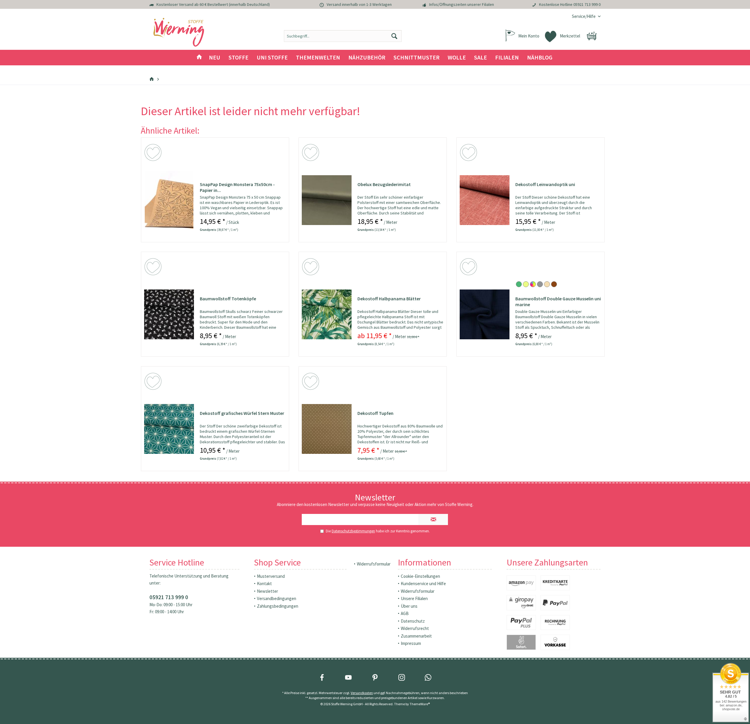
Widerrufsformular (374, 564)
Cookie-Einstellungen (420, 576)
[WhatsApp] (428, 677)
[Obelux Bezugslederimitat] (327, 200)
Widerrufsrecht (415, 628)
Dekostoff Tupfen (375, 413)
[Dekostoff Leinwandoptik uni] (484, 200)
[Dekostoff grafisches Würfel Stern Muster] (169, 429)
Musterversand (271, 576)
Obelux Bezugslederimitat (384, 184)
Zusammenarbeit (416, 636)
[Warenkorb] (592, 36)
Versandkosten (362, 693)
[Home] (199, 57)
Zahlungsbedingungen (277, 606)
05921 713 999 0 (587, 4)
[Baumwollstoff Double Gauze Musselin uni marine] (484, 314)
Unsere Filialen (414, 598)
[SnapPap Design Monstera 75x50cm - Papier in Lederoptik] (169, 200)
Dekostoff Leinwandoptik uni (545, 184)
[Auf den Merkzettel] (153, 153)
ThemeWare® (420, 704)
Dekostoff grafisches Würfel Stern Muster (242, 413)
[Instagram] (402, 677)
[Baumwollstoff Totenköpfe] (169, 314)
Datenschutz (413, 621)
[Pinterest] (375, 677)
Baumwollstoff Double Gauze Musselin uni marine (558, 301)
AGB (405, 613)
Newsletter (267, 591)
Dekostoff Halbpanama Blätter (389, 298)
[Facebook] (322, 677)
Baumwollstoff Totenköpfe (228, 298)
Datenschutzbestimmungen (353, 531)
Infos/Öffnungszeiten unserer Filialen (461, 4)
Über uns (409, 606)
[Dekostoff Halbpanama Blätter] (327, 314)
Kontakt (264, 583)
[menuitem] (584, 16)
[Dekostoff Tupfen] (327, 429)
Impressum (411, 643)
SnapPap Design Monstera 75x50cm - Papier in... (237, 187)
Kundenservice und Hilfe (423, 583)
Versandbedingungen (276, 598)
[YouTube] (348, 677)
